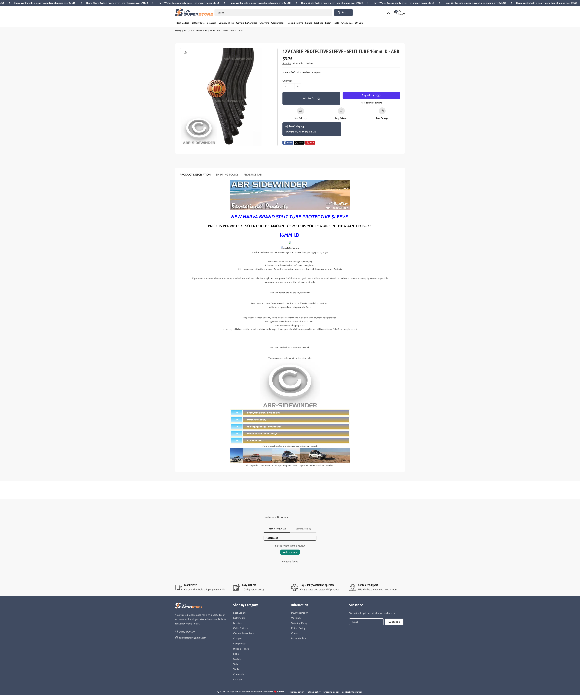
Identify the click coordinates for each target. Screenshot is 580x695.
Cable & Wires (240, 628)
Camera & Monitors (243, 633)
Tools (236, 669)
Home (178, 30)
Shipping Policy (299, 623)
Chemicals (238, 674)
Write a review (290, 552)
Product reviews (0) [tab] (277, 528)
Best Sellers (239, 612)
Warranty (296, 617)
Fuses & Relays (241, 648)
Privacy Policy (298, 638)
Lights (236, 653)
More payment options (371, 102)
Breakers (237, 623)
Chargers (238, 638)
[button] (399, 12)
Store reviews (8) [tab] (303, 528)
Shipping (286, 63)
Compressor (239, 643)
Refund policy (314, 691)
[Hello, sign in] (388, 12)
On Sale (237, 679)
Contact (295, 633)
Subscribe (356, 604)
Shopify (258, 691)
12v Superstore (233, 691)
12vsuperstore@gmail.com (192, 637)
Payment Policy (299, 612)
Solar (236, 664)
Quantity (287, 80)
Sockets (237, 659)
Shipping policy (331, 691)
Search (345, 12)
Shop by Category (245, 604)
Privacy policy (297, 691)
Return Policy (298, 628)
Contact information (352, 691)
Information (299, 604)
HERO (283, 691)
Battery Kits (239, 617)
